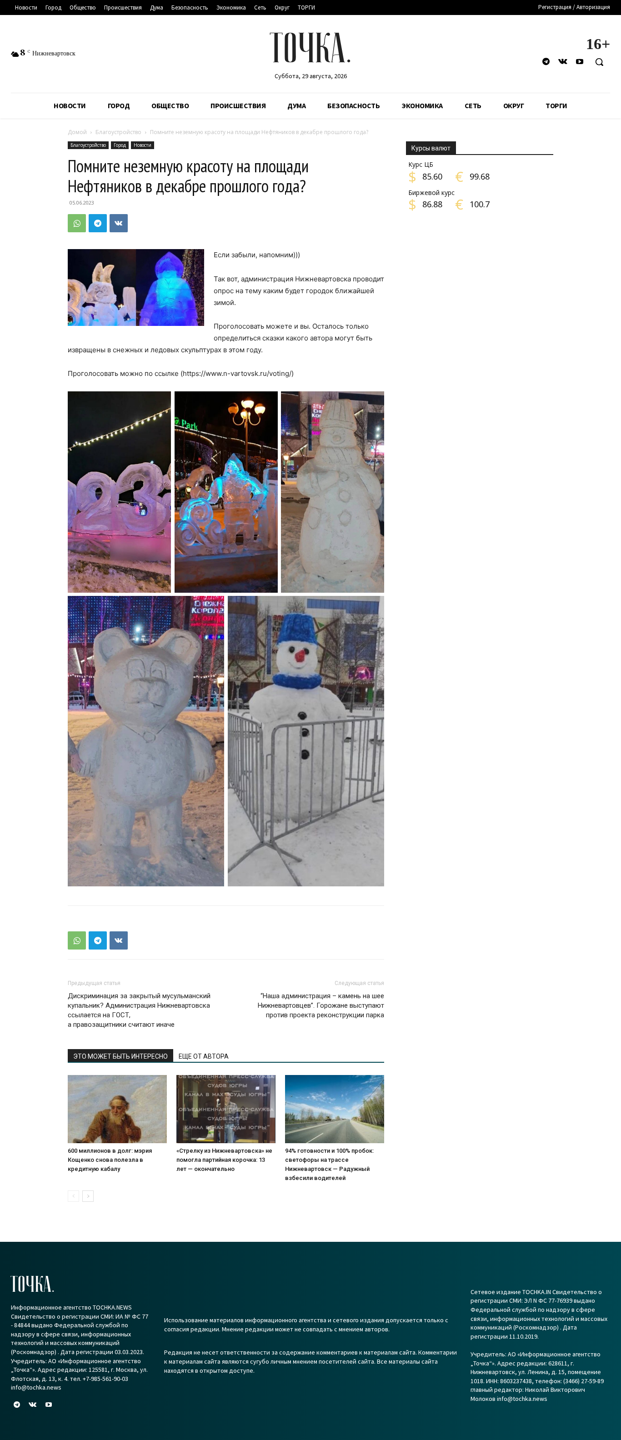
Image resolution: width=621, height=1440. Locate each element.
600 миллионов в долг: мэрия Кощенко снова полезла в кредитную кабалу (110, 1159)
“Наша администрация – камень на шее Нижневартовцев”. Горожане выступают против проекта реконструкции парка (321, 1005)
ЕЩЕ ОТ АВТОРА (204, 1056)
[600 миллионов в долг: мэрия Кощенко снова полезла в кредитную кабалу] (117, 1109)
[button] (599, 62)
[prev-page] (73, 1196)
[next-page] (88, 1196)
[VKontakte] (563, 62)
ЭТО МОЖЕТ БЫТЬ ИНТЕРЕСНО (120, 1056)
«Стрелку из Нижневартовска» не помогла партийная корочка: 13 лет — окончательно (224, 1159)
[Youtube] (580, 62)
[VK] (119, 223)
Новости (142, 145)
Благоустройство (118, 132)
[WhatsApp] (77, 223)
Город (120, 145)
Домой (77, 132)
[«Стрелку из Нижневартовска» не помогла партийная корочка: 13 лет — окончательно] (225, 1109)
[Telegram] (546, 62)
